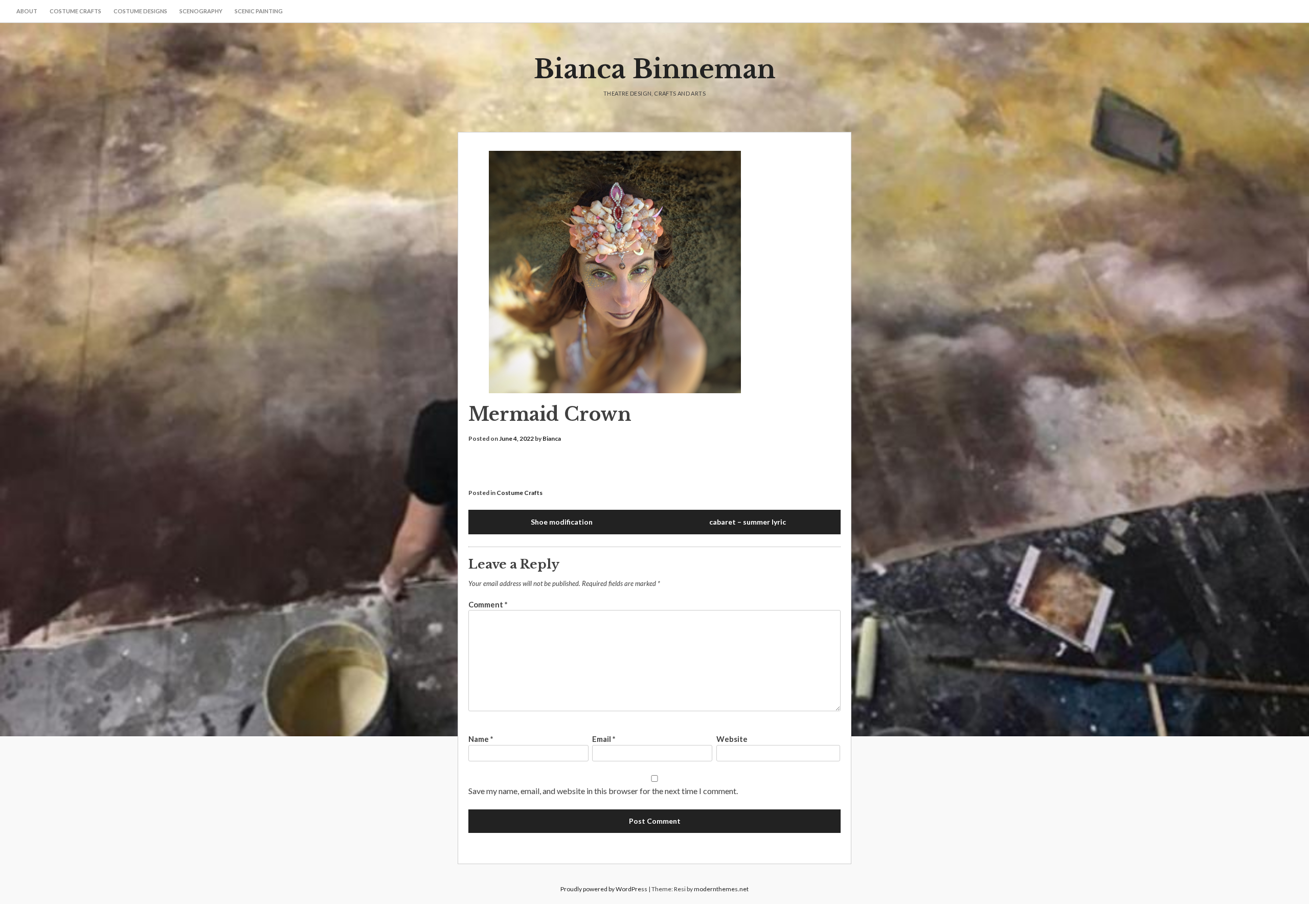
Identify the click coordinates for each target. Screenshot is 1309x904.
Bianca (552, 438)
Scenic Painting (259, 11)
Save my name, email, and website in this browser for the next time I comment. (603, 791)
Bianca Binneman (655, 69)
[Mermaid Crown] (654, 273)
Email (604, 738)
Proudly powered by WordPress (603, 889)
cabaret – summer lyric (747, 521)
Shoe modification (562, 521)
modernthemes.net (721, 889)
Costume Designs (140, 11)
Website (732, 738)
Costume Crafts (75, 11)
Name (480, 738)
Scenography (200, 11)
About (26, 11)
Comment (488, 604)
